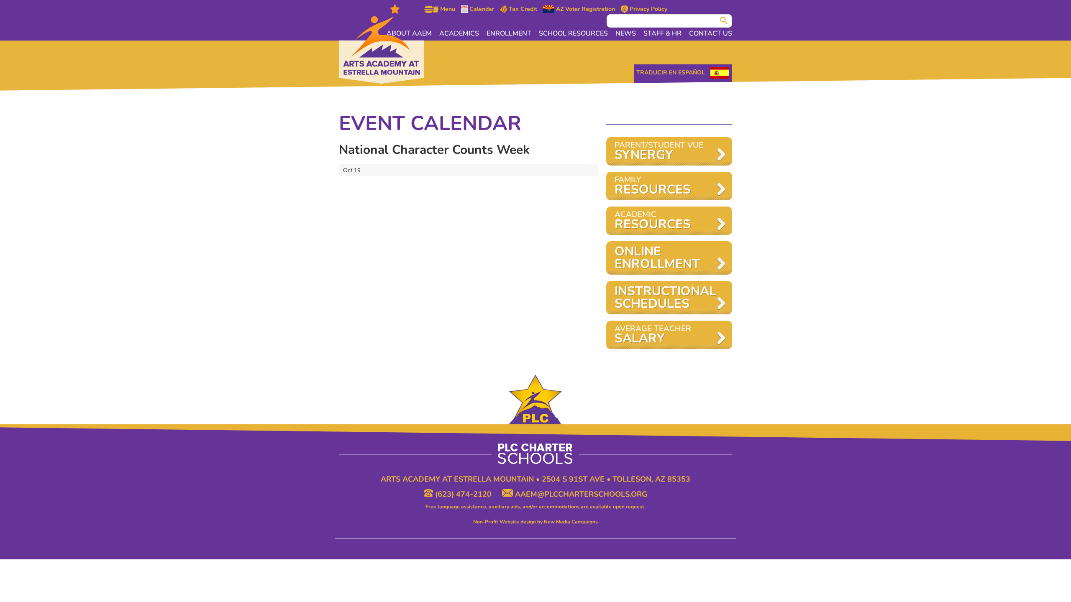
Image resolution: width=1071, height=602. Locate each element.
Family (653, 186)
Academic (653, 221)
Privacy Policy (647, 9)
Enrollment (509, 33)
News (625, 33)
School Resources (573, 33)
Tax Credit (522, 9)
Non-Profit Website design (504, 521)
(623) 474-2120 (463, 494)
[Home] (381, 44)
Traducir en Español (670, 73)
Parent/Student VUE (659, 151)
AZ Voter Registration (584, 9)
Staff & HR (662, 33)
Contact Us (710, 33)
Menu (446, 9)
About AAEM (409, 33)
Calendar (481, 9)
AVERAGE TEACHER (653, 335)
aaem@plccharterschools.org (580, 494)
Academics (459, 33)
